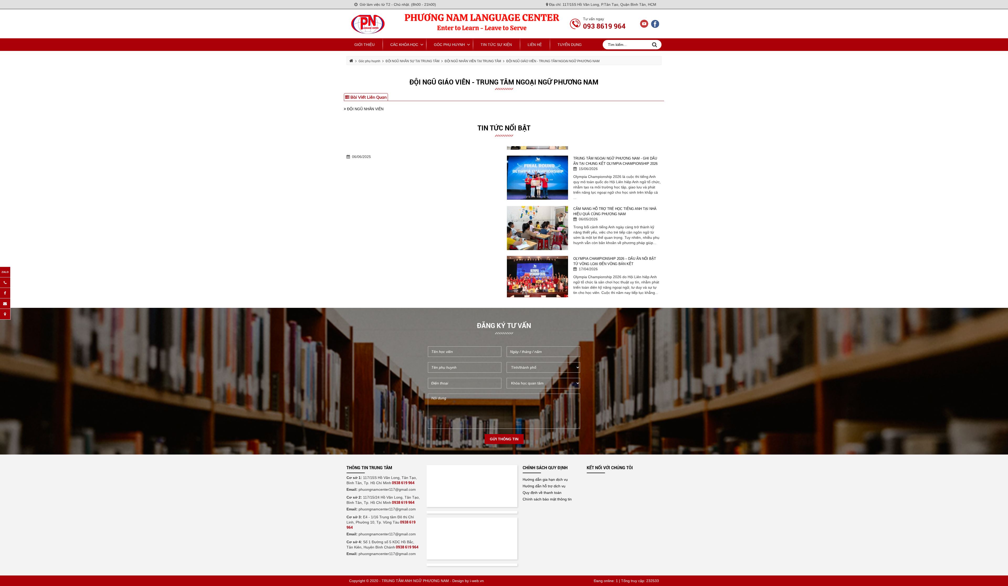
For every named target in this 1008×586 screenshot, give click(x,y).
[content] (504, 411)
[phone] (464, 383)
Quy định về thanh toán (542, 492)
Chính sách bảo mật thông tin (547, 499)
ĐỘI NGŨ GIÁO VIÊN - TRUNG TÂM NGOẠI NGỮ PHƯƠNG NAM (504, 82)
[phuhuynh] (464, 367)
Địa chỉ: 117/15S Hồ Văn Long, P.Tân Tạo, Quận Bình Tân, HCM (602, 4)
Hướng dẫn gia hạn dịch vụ (545, 479)
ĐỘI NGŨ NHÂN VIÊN (365, 109)
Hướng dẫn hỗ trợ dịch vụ (544, 486)
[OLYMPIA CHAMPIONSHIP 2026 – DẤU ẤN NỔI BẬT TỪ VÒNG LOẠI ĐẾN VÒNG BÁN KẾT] (537, 220)
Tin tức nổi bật (504, 128)
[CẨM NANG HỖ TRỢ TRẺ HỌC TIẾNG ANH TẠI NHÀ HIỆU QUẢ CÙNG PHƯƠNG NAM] (537, 170)
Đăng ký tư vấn (504, 326)
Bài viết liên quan (368, 97)
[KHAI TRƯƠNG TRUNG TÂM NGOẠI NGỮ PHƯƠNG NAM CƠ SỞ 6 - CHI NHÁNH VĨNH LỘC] (537, 270)
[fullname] (464, 351)
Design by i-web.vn (468, 581)
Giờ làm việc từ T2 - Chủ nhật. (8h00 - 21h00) (397, 4)
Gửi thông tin (504, 439)
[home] (368, 23)
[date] (543, 351)
